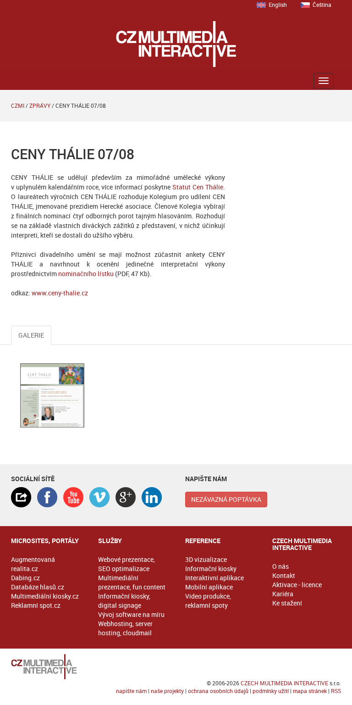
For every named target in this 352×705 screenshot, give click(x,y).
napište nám (131, 690)
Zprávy (39, 105)
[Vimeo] (99, 497)
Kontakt (283, 575)
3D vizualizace (206, 559)
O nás (280, 566)
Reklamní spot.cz (35, 605)
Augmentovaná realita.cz (33, 564)
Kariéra (282, 593)
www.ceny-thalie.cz (60, 293)
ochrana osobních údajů (218, 690)
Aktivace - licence (297, 584)
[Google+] (126, 497)
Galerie (31, 335)
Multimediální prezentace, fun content (131, 582)
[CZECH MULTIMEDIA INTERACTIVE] (176, 666)
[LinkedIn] (152, 497)
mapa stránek (310, 690)
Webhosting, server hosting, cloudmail (125, 628)
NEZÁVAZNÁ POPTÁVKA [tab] (226, 499)
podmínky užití (271, 690)
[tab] (21, 497)
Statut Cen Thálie (197, 187)
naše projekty (167, 690)
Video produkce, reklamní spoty (208, 601)
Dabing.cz (25, 577)
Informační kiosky (210, 568)
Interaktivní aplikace (214, 577)
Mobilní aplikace (209, 587)
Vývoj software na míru (131, 614)
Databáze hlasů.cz (37, 587)
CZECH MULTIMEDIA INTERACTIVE (284, 683)
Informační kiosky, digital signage (124, 601)
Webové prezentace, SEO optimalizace (126, 564)
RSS (336, 690)
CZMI (17, 105)
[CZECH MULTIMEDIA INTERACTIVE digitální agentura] (176, 44)
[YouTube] (73, 497)
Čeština (322, 4)
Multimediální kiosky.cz (45, 596)
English (278, 4)
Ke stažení (287, 603)
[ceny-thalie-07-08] (52, 395)
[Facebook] (47, 497)
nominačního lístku (86, 273)
